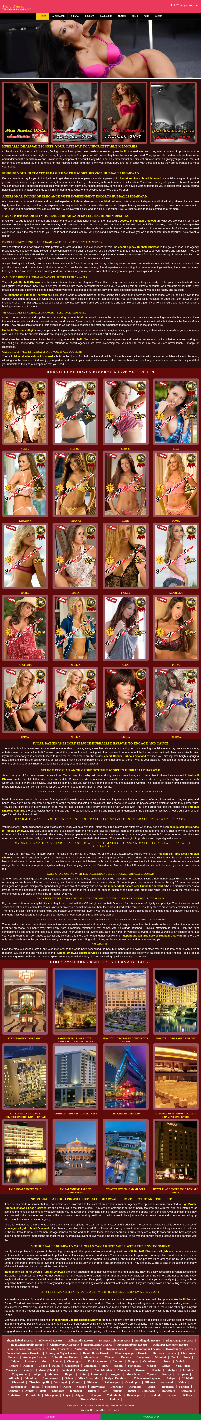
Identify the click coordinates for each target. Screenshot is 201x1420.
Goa (44, 1361)
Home (43, 16)
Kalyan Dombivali (116, 1378)
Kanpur (28, 1365)
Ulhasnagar (148, 1390)
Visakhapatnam (98, 1361)
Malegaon (51, 1395)
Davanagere (134, 1395)
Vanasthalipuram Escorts (23, 1353)
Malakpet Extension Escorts (170, 1344)
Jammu (118, 1361)
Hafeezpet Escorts (164, 1353)
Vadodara (182, 1361)
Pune (146, 16)
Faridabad (134, 1365)
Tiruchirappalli (39, 1382)
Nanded (184, 1386)
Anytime (194, 5)
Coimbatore (150, 1361)
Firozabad (51, 1386)
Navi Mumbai (103, 1369)
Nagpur (133, 1361)
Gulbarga (58, 1390)
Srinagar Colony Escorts (114, 1340)
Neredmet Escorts (57, 1348)
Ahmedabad (58, 16)
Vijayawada (19, 1374)
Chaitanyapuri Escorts (64, 1344)
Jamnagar (76, 1390)
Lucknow (30, 1361)
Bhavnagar (98, 1386)
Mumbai (122, 16)
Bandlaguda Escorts (148, 1340)
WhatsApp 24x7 (150, 1416)
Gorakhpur (132, 1382)
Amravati (167, 1382)
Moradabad (133, 1374)
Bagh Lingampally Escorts (28, 1344)
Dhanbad (66, 1369)
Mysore (151, 1374)
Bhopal (57, 1361)
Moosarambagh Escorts (132, 1344)
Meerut (151, 1365)
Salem (69, 1378)
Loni (104, 1390)
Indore (13, 1365)
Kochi (67, 1386)
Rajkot (166, 1365)
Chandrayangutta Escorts (131, 1353)
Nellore (81, 1386)
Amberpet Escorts (34, 1357)
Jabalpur (172, 1369)
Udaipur (96, 1395)
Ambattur (14, 1395)
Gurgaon (182, 1374)
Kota (82, 1374)
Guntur (77, 1382)
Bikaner (150, 1382)
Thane (43, 1365)
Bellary (187, 1395)
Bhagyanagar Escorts (179, 1340)
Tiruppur (115, 1374)
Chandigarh (74, 1361)
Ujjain (92, 1390)
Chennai (75, 16)
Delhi (135, 16)
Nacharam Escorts (86, 1348)
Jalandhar (30, 1378)
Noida (182, 1382)
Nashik (118, 1365)
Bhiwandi (93, 1382)
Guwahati (97, 1374)
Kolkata (89, 16)
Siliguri (117, 1390)
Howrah (141, 1369)
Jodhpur (37, 1374)
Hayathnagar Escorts (179, 1348)
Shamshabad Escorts (20, 1340)
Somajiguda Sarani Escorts (23, 1348)
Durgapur (135, 1386)
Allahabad (124, 1369)
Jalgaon (80, 1395)
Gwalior (188, 1369)
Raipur (69, 1374)
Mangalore (168, 1390)
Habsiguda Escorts (115, 1348)
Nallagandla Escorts (80, 1340)
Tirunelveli (33, 1395)
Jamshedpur (18, 1386)
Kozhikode (154, 1395)
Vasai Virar (183, 1365)
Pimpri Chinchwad (92, 1399)
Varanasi (11, 1369)
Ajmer (29, 1390)
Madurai (53, 1374)
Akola (42, 1390)
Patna (56, 1365)
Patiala (114, 1399)
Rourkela (168, 1386)
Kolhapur (14, 1390)
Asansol (151, 1386)
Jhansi (132, 1390)
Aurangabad (47, 1369)
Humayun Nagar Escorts (62, 1353)
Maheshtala (114, 1395)
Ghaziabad (72, 1365)
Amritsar (83, 1369)
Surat (167, 1361)
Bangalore (106, 16)
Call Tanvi (50, 1416)
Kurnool (172, 1395)
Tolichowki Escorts (50, 1340)
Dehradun (117, 1386)
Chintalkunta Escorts (65, 1357)
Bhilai (36, 1386)
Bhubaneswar (51, 1378)
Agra (105, 1365)
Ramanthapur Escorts (147, 1348)
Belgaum (186, 1390)
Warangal (60, 1382)
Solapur (172, 1378)
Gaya (66, 1395)
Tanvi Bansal (16, 7)
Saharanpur (112, 1382)
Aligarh (14, 1378)
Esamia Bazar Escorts (98, 1344)
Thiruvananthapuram (147, 1378)
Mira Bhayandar (89, 1378)
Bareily (166, 1374)
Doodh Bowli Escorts (96, 1353)
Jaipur (158, 16)
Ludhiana (90, 1365)
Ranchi (156, 1369)
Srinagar (28, 1369)
